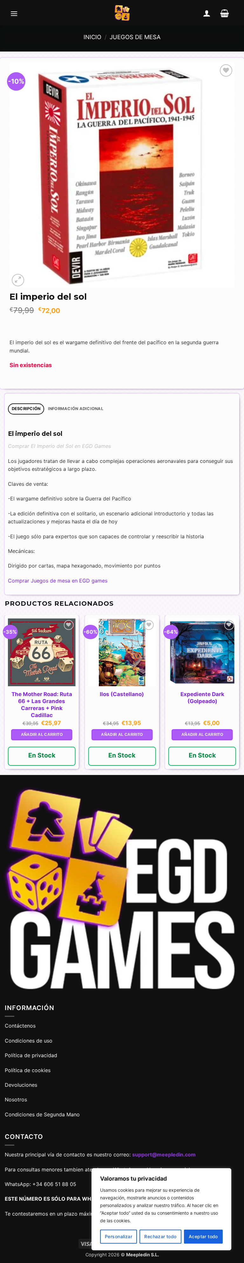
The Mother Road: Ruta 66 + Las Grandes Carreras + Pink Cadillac (41, 704)
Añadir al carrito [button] (42, 734)
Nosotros (16, 1099)
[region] (161, 1209)
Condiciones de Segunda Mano (42, 1114)
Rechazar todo (160, 1236)
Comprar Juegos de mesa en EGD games (57, 580)
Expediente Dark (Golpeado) (202, 697)
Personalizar (118, 1236)
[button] (14, 13)
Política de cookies (28, 1070)
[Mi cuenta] (207, 13)
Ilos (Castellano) (122, 694)
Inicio (92, 36)
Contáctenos (21, 1025)
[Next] (239, 694)
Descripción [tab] (26, 408)
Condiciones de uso (28, 1040)
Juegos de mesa (135, 36)
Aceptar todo (203, 1236)
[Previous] (5, 694)
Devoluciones (21, 1085)
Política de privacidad (31, 1055)
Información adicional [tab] (75, 408)
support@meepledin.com (164, 1154)
